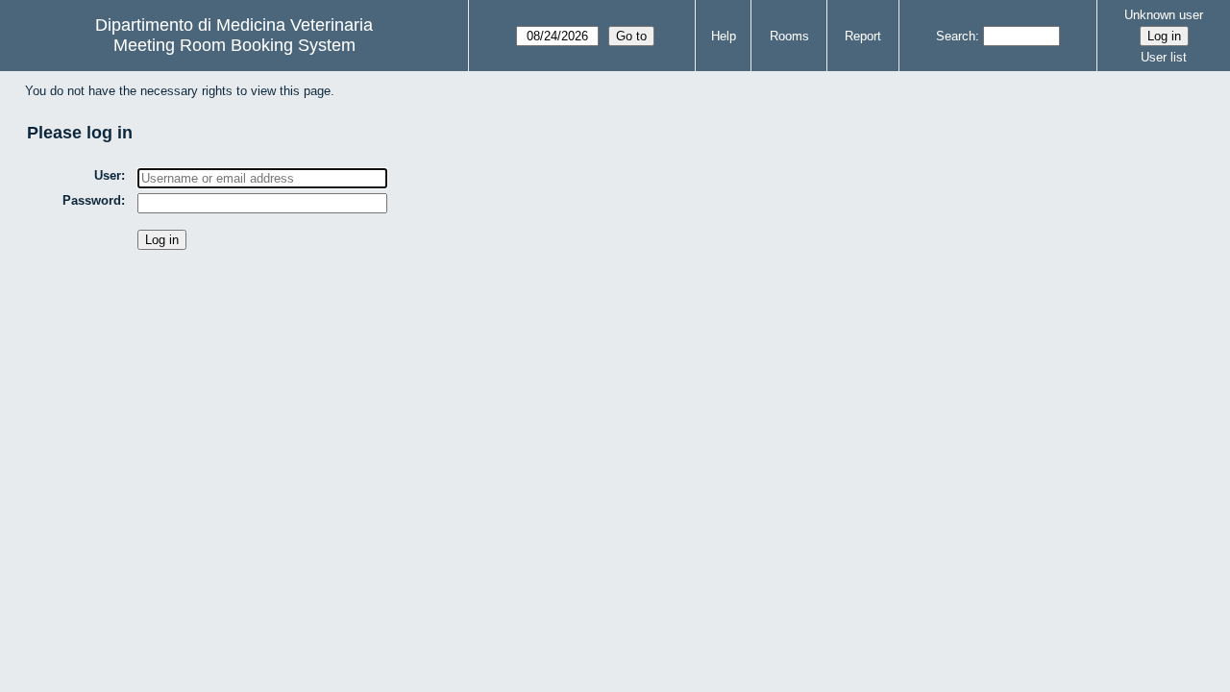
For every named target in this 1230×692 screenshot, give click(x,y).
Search (955, 36)
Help (723, 36)
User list (1164, 57)
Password (91, 200)
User (107, 175)
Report (863, 36)
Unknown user (1163, 15)
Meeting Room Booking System (234, 45)
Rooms (789, 36)
